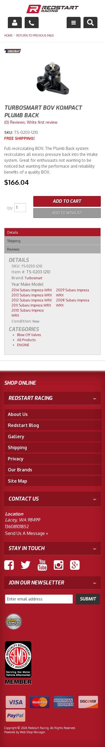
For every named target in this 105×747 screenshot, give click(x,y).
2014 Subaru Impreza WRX (31, 290)
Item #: (18, 271)
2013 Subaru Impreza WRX (31, 295)
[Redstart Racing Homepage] (52, 10)
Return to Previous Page (35, 35)
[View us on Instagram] (58, 565)
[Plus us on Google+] (75, 565)
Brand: (17, 277)
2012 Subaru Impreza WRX (31, 300)
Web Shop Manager (32, 732)
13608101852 (17, 526)
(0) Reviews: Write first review (30, 122)
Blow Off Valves (29, 335)
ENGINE (23, 345)
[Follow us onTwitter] (25, 565)
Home (8, 35)
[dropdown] (74, 22)
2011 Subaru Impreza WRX (31, 305)
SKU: (9, 132)
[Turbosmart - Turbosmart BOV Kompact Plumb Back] (52, 52)
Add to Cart (67, 201)
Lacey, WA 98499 (22, 520)
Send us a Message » (26, 533)
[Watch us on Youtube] (42, 565)
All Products (26, 340)
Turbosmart (33, 278)
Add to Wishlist (67, 213)
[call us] (32, 22)
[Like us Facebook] (9, 565)
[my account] (15, 22)
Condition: (21, 321)
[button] (90, 22)
